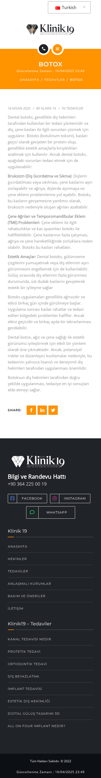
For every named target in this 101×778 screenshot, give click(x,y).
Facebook (32, 498)
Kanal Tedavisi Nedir (29, 639)
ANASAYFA (17, 546)
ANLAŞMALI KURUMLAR (29, 584)
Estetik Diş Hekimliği (29, 701)
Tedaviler (54, 80)
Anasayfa (29, 80)
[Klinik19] (50, 29)
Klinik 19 (48, 108)
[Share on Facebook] (31, 410)
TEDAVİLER (18, 571)
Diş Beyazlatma (23, 676)
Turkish (68, 7)
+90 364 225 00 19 (27, 484)
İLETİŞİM (15, 608)
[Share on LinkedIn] (42, 410)
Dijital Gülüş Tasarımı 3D (34, 713)
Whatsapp (56, 512)
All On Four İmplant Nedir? (37, 726)
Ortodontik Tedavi (27, 664)
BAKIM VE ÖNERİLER (27, 596)
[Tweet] (53, 410)
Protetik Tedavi (24, 651)
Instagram (75, 498)
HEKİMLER (17, 559)
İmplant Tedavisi (25, 689)
